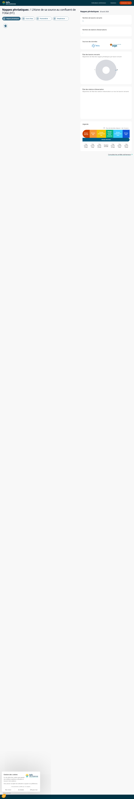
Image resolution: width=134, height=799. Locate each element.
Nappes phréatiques (11, 18)
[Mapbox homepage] (7, 793)
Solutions (114, 3)
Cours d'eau (28, 18)
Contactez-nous (125, 3)
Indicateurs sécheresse (99, 3)
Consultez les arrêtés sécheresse (119, 155)
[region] (40, 409)
